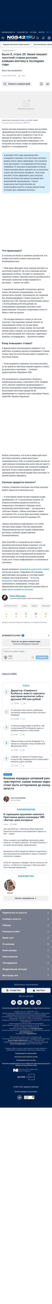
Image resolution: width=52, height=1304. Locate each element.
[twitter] (32, 1002)
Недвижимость (8, 32)
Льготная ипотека (10, 606)
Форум (41, 32)
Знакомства (22, 32)
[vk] (19, 1002)
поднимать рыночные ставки (34, 569)
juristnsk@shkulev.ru (26, 1032)
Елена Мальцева (18, 596)
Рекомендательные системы (26, 1060)
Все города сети (10, 975)
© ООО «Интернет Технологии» (26, 1092)
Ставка (24, 606)
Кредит (34, 606)
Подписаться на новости (14, 912)
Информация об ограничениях (26, 1053)
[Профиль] (49, 37)
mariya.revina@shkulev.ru (18, 1044)
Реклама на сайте (11, 931)
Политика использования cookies (26, 1057)
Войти (10, 658)
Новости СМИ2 (9, 674)
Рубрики (6, 925)
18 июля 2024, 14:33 (9, 76)
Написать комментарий (19, 84)
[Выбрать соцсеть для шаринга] (47, 84)
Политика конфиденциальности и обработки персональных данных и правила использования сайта (26, 1064)
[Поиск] (37, 37)
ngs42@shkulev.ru (37, 1028)
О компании (8, 944)
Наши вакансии (10, 956)
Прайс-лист (8, 938)
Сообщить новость (11, 919)
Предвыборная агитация (14, 969)
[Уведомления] (43, 37)
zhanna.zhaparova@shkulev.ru (18, 1040)
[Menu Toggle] (3, 37)
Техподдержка (9, 963)
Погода (33, 32)
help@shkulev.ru (31, 1034)
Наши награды (9, 950)
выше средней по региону (20, 589)
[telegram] (13, 1002)
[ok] (26, 1002)
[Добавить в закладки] (41, 84)
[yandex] (38, 1002)
